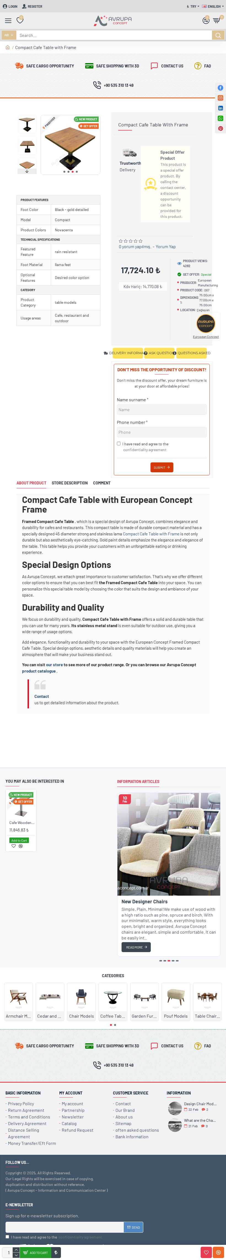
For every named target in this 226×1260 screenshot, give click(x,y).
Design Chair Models (200, 1104)
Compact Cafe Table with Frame (151, 533)
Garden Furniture (144, 1015)
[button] (64, 172)
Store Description (70, 483)
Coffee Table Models (113, 1015)
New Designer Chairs (145, 901)
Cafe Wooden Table (22, 822)
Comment (102, 483)
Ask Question (161, 353)
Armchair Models (18, 1015)
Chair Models (81, 1015)
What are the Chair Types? (200, 1120)
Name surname (131, 399)
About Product (31, 483)
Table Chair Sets (207, 1015)
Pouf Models (176, 1015)
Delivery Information (128, 353)
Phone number (131, 422)
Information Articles (138, 781)
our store (54, 664)
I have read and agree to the (145, 446)
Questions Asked (192, 353)
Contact (41, 696)
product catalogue (39, 670)
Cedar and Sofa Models (50, 1015)
